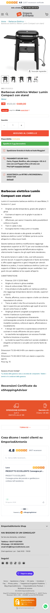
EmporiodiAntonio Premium (33, 586)
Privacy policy (13, 583)
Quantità (4, 120)
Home (3, 21)
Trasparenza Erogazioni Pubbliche (32, 583)
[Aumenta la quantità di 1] (21, 125)
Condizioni (40, 581)
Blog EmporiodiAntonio (12, 586)
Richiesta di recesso (25, 588)
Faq (4, 583)
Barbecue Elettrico (16, 21)
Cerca (5, 581)
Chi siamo (30, 581)
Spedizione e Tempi (17, 581)
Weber (4, 99)
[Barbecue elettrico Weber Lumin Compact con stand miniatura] (5, 79)
